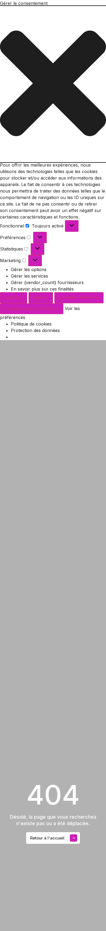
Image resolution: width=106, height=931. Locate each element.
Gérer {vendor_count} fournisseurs (47, 282)
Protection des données (35, 330)
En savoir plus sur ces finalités (42, 289)
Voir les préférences (79, 297)
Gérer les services (29, 276)
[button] (53, 84)
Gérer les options (28, 269)
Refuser (40, 297)
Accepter (14, 297)
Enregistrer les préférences (32, 308)
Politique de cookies (31, 324)
